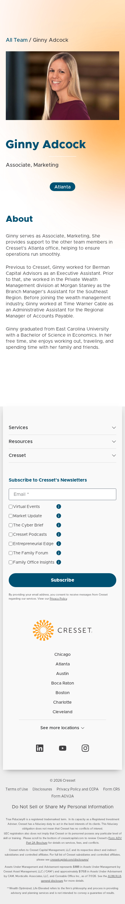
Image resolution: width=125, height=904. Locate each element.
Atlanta (62, 187)
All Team (17, 40)
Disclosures (42, 789)
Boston (63, 693)
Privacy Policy (58, 599)
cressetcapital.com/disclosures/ (69, 859)
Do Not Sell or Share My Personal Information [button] (62, 807)
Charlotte (62, 702)
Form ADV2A (62, 796)
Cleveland (62, 712)
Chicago (62, 655)
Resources (21, 441)
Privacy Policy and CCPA (78, 789)
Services (18, 427)
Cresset (17, 455)
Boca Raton (62, 683)
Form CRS (111, 789)
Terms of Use (17, 789)
